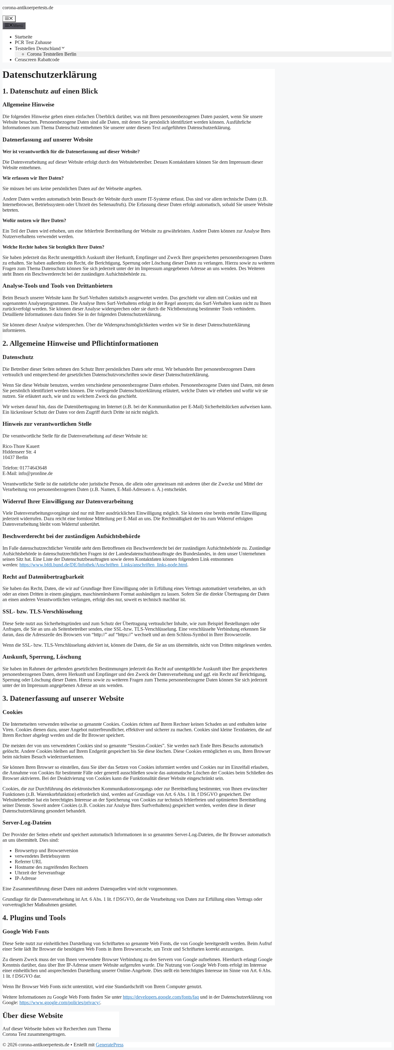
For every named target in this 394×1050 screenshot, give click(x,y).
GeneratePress (109, 1044)
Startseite (23, 36)
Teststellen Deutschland (38, 48)
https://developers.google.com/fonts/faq (161, 997)
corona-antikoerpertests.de (27, 7)
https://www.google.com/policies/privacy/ (59, 1002)
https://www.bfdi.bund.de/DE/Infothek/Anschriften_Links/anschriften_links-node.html (103, 564)
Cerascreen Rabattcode (37, 59)
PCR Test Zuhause (33, 42)
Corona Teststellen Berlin (51, 54)
